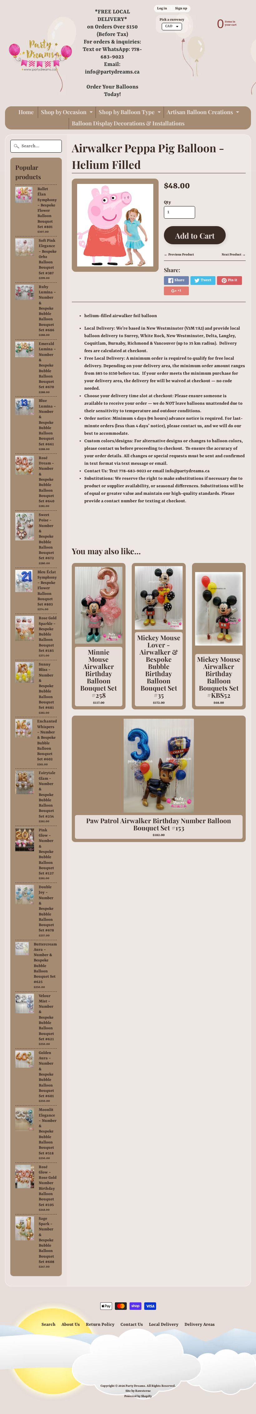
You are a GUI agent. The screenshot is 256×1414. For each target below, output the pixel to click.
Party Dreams (135, 1386)
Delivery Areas (200, 1324)
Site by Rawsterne (138, 1391)
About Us (71, 1324)
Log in (162, 8)
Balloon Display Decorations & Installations (128, 123)
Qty (167, 202)
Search (49, 1324)
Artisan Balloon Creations (204, 113)
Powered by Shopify (138, 1396)
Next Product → (234, 254)
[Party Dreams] (40, 53)
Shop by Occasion (67, 113)
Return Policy (100, 1324)
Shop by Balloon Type (130, 113)
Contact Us (132, 1324)
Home (26, 112)
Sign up (181, 8)
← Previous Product (179, 254)
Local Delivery (164, 1324)
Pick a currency (172, 20)
